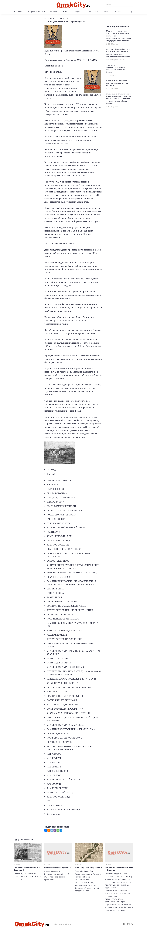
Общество (78, 11)
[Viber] (54, 830)
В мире (66, 11)
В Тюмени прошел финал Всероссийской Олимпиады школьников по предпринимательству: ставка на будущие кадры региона (118, 36)
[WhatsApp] (57, 830)
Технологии (93, 11)
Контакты (128, 924)
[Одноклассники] (48, 830)
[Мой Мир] (61, 830)
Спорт (130, 11)
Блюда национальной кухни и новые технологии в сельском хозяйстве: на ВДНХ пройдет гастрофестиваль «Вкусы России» (118, 99)
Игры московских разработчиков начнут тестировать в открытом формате (116, 68)
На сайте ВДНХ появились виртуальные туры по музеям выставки (118, 83)
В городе (18, 11)
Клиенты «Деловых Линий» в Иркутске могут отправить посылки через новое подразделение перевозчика (118, 52)
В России (54, 11)
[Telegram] (51, 830)
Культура (119, 11)
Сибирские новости (35, 11)
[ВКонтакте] (45, 830)
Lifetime (106, 11)
